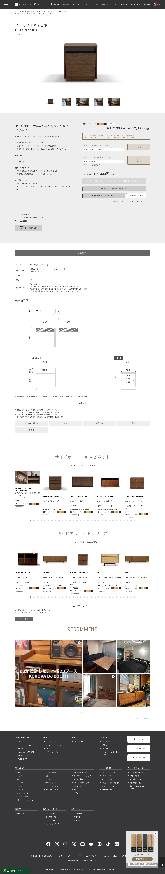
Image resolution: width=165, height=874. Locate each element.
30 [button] (134, 520)
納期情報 (77, 817)
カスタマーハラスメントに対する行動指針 (119, 856)
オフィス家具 (78, 779)
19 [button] (95, 520)
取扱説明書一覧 (135, 783)
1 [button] (30, 520)
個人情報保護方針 (48, 856)
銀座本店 (99, 423)
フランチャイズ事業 (52, 824)
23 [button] (109, 520)
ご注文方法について (119, 201)
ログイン (35, 612)
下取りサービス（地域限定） (112, 783)
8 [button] (55, 520)
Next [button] (125, 102)
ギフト (47, 793)
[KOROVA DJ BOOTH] (27, 558)
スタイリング (22, 749)
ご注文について (107, 742)
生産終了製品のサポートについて (139, 787)
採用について (22, 813)
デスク (19, 786)
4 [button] (41, 520)
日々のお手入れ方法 (137, 772)
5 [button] (44, 520)
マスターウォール (51, 742)
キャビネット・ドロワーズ (77, 542)
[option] (82, 61)
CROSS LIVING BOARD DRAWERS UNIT (24, 489)
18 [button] (91, 520)
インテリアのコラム (24, 745)
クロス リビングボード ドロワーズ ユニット (27, 494)
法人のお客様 (50, 813)
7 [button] (52, 520)
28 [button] (127, 520)
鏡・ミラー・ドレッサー (26, 800)
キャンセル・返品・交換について (111, 753)
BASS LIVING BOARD (105, 496)
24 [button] (113, 520)
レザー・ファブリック (53, 752)
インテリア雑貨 (50, 772)
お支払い (105, 749)
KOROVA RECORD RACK (134, 496)
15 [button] (80, 520)
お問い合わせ (78, 820)
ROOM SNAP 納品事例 (25, 752)
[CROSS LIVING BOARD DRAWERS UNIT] (27, 477)
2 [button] (34, 520)
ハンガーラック (22, 793)
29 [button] (131, 520)
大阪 (133, 423)
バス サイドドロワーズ (51, 501)
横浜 (65, 423)
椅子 (19, 779)
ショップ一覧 (78, 742)
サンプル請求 (106, 776)
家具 (19, 772)
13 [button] (73, 520)
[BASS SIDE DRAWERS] (55, 481)
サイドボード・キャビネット (78, 465)
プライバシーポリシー (67, 856)
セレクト (77, 790)
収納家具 (20, 790)
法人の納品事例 (50, 817)
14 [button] (77, 520)
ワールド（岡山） (31, 423)
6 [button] (48, 520)
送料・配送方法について (139, 201)
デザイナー (77, 793)
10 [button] (62, 520)
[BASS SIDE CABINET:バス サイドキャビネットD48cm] (82, 61)
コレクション (78, 786)
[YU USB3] (109, 558)
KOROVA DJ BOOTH (22, 573)
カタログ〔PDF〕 (51, 820)
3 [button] (37, 520)
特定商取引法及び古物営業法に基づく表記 (82, 861)
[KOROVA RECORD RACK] (137, 481)
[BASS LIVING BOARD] (109, 481)
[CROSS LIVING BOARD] (82, 481)
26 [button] (120, 520)
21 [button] (102, 520)
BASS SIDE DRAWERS (51, 496)
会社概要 (34, 856)
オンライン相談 (107, 779)
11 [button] (66, 520)
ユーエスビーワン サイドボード (54, 577)
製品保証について (136, 779)
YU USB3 (100, 573)
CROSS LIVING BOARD (78, 496)
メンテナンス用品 (51, 790)
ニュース (20, 742)
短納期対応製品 (107, 790)
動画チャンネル (22, 755)
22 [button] (106, 520)
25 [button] (116, 520)
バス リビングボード (104, 501)
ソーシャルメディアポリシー (89, 856)
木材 (47, 749)
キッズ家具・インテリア (82, 776)
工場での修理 (134, 776)
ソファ (19, 776)
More (82, 712)
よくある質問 (78, 813)
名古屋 (31, 430)
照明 (47, 776)
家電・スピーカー (51, 783)
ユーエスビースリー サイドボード (109, 577)
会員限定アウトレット (81, 772)
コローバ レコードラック (133, 501)
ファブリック (50, 779)
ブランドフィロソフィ (53, 745)
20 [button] (98, 520)
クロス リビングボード (78, 501)
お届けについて (107, 745)
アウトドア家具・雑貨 (81, 783)
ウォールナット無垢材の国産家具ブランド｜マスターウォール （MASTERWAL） (82, 869)
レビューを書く (24, 619)
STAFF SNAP (22, 759)
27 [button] (123, 520)
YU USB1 (46, 573)
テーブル (20, 783)
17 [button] (88, 520)
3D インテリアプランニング (111, 772)
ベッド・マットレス (24, 797)
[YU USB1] (55, 558)
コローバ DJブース (22, 577)
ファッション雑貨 (51, 786)
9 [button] (59, 520)
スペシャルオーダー (109, 786)
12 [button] (70, 520)
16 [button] (84, 520)
